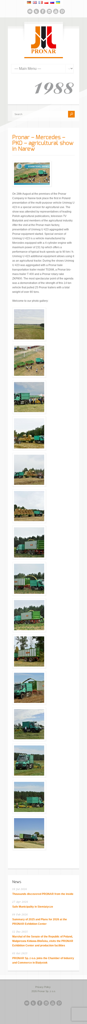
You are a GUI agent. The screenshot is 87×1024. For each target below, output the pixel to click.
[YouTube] (55, 12)
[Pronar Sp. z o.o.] (43, 52)
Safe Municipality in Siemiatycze (32, 906)
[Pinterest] (62, 12)
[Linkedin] (49, 12)
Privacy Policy (43, 987)
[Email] (30, 12)
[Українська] (58, 2)
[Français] (41, 2)
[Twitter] (36, 12)
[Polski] (46, 2)
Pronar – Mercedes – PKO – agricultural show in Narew (43, 143)
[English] (35, 2)
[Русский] (52, 2)
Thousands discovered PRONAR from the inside (42, 894)
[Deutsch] (29, 2)
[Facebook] (43, 12)
